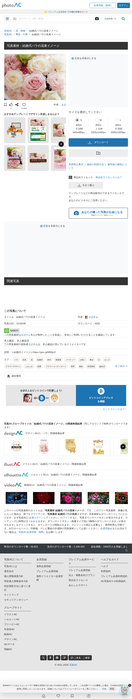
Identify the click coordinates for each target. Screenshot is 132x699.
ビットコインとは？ (114, 409)
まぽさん (26, 334)
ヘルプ (104, 566)
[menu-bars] (7, 18)
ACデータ (9, 644)
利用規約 (106, 571)
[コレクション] (72, 696)
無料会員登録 (43, 566)
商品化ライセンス (78, 580)
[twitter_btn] (43, 657)
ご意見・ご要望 (81, 658)
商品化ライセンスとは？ (109, 177)
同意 (112, 689)
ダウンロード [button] (101, 142)
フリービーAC (11, 624)
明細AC (8, 649)
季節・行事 (22, 34)
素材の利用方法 (95, 164)
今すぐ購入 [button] (88, 185)
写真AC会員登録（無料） (32, 532)
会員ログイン (36, 517)
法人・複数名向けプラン (82, 575)
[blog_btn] (64, 657)
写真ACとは (10, 566)
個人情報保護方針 (13, 576)
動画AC (8, 634)
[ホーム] (44, 696)
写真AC (8, 30)
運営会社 (9, 571)
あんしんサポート (78, 585)
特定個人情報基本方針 (16, 581)
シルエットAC (11, 619)
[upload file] (97, 18)
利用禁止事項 (76, 164)
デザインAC (10, 639)
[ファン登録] (58, 696)
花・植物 (20, 30)
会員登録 (105, 528)
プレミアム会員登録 (47, 571)
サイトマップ (11, 594)
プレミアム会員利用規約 (114, 576)
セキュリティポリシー (16, 599)
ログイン (65, 517)
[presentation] (123, 446)
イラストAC (10, 614)
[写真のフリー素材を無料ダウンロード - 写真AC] (11, 5)
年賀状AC (9, 629)
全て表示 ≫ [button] (121, 366)
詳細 (104, 689)
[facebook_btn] (50, 657)
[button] (103, 5)
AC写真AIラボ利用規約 (113, 581)
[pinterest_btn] (57, 657)
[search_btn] (123, 18)
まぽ (63, 104)
